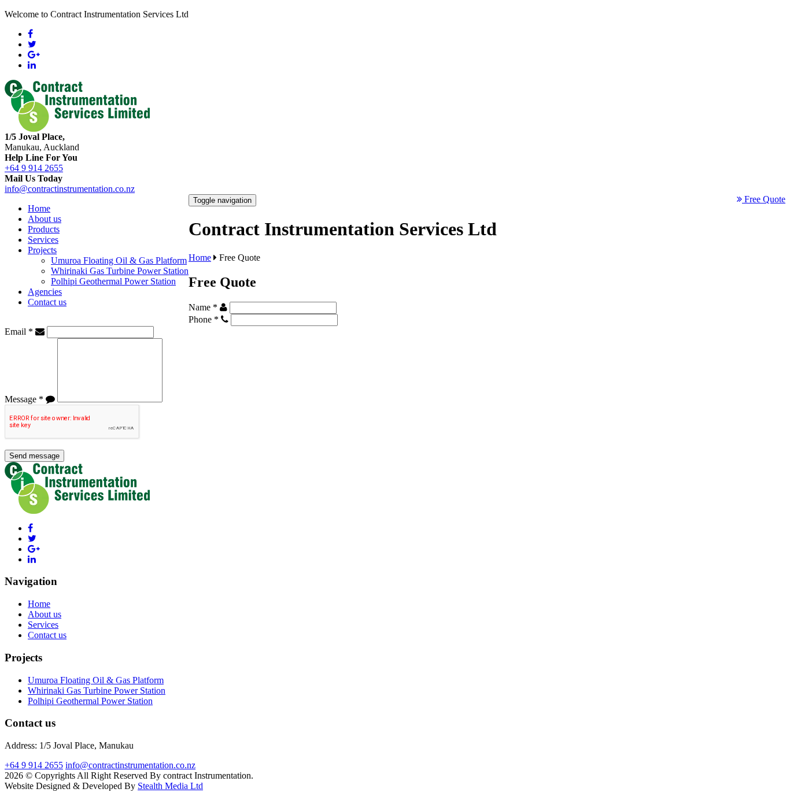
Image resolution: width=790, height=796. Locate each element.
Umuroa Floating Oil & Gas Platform (119, 260)
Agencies (45, 292)
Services (43, 240)
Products (44, 229)
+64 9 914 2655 (34, 168)
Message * (24, 399)
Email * (19, 331)
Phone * (204, 319)
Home (39, 208)
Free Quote (763, 199)
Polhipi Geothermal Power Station (113, 281)
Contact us (47, 302)
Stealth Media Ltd (170, 786)
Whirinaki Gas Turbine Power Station (120, 271)
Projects (42, 250)
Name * (203, 307)
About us (44, 219)
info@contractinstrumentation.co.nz (70, 189)
